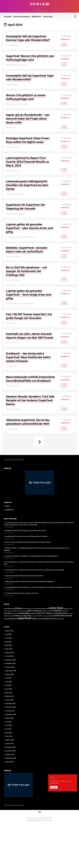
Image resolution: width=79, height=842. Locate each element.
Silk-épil (50, 616)
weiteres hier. (54, 783)
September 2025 (11, 671)
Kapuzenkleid (15, 613)
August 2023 (10, 762)
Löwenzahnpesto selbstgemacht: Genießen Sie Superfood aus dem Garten (27, 185)
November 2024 (11, 707)
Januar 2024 (9, 743)
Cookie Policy (48, 17)
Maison (52, 613)
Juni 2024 (9, 725)
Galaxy (35, 611)
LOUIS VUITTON (42, 613)
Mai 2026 (8, 641)
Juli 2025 (8, 678)
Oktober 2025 (10, 667)
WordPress (38, 820)
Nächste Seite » (39, 442)
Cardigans (70, 608)
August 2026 (10, 631)
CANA (65, 608)
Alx (51, 820)
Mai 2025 (8, 685)
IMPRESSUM (36, 17)
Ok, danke (54, 787)
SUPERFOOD (65, 39)
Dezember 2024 (11, 703)
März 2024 (9, 736)
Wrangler (61, 618)
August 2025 (10, 674)
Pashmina (6, 616)
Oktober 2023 (10, 754)
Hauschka (7, 613)
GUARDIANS (57, 611)
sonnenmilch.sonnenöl (62, 616)
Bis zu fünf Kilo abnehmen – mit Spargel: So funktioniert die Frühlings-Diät (26, 271)
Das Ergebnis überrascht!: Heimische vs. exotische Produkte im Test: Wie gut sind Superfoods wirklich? (39, 587)
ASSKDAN (18, 608)
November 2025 (11, 663)
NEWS (7, 506)
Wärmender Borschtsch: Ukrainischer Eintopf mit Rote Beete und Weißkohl (30, 581)
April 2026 (9, 645)
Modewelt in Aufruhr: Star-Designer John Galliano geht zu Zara (26, 530)
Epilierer (30, 611)
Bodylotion (45, 608)
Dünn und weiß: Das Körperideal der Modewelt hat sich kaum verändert (28, 542)
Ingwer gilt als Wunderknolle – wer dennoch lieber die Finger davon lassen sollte (28, 118)
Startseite (7, 17)
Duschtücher (14, 611)
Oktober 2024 (10, 711)
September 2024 (11, 714)
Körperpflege (24, 613)
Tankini (34, 619)
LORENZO (33, 613)
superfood (24, 618)
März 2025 (9, 692)
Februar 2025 (10, 696)
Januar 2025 (9, 700)
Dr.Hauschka (7, 611)
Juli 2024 (8, 721)
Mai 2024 (8, 729)
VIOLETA (46, 618)
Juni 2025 (9, 681)
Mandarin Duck (60, 613)
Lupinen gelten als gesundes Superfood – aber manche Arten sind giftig (29, 228)
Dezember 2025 (11, 660)
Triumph (40, 619)
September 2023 (11, 758)
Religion (21, 616)
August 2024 (10, 718)
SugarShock (12, 619)
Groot (51, 611)
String (6, 619)
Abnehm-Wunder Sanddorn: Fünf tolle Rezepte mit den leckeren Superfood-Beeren (30, 400)
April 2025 (9, 689)
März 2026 (9, 649)
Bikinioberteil (31, 608)
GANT (40, 611)
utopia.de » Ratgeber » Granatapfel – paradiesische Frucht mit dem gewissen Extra (32, 556)
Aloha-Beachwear (9, 608)
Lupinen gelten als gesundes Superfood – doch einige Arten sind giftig (28, 294)
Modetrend (70, 613)
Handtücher (65, 611)
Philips (11, 616)
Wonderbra (54, 618)
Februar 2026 (10, 652)
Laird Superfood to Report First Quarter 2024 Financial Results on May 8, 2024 (27, 161)
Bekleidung (25, 608)
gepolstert (46, 611)
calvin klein (56, 608)
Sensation (45, 616)
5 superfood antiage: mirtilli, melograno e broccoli (22, 593)
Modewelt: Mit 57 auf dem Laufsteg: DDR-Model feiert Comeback (26, 536)
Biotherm (38, 608)
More (64, 44)
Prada (15, 616)
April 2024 (9, 732)
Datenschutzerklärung (21, 17)
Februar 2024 (10, 740)
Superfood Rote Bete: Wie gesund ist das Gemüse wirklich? (25, 575)
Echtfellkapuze (22, 611)
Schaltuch (34, 616)
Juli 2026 (8, 634)
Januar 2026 (9, 656)
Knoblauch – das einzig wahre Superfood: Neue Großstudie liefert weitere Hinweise (28, 357)
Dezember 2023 (11, 747)
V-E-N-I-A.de (39, 4)
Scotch (39, 616)
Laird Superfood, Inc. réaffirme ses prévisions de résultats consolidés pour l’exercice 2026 (35, 570)
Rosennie (27, 616)
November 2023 (11, 751)
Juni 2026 (9, 638)
